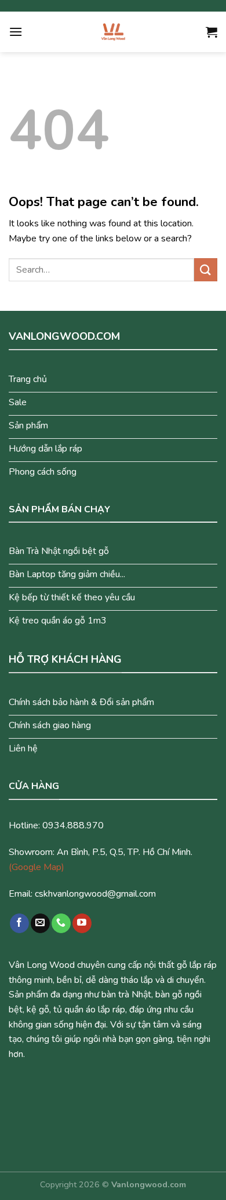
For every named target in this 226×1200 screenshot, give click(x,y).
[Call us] (61, 923)
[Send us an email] (40, 923)
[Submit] (205, 269)
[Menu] (16, 31)
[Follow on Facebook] (19, 923)
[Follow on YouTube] (82, 923)
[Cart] (211, 32)
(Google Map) (36, 867)
